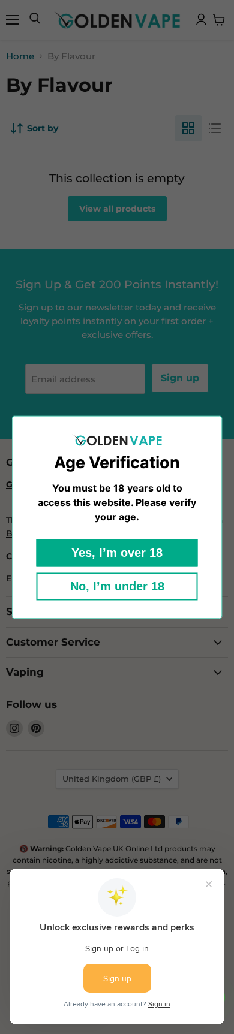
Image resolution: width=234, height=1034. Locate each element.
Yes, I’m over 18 (117, 552)
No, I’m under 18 (117, 586)
